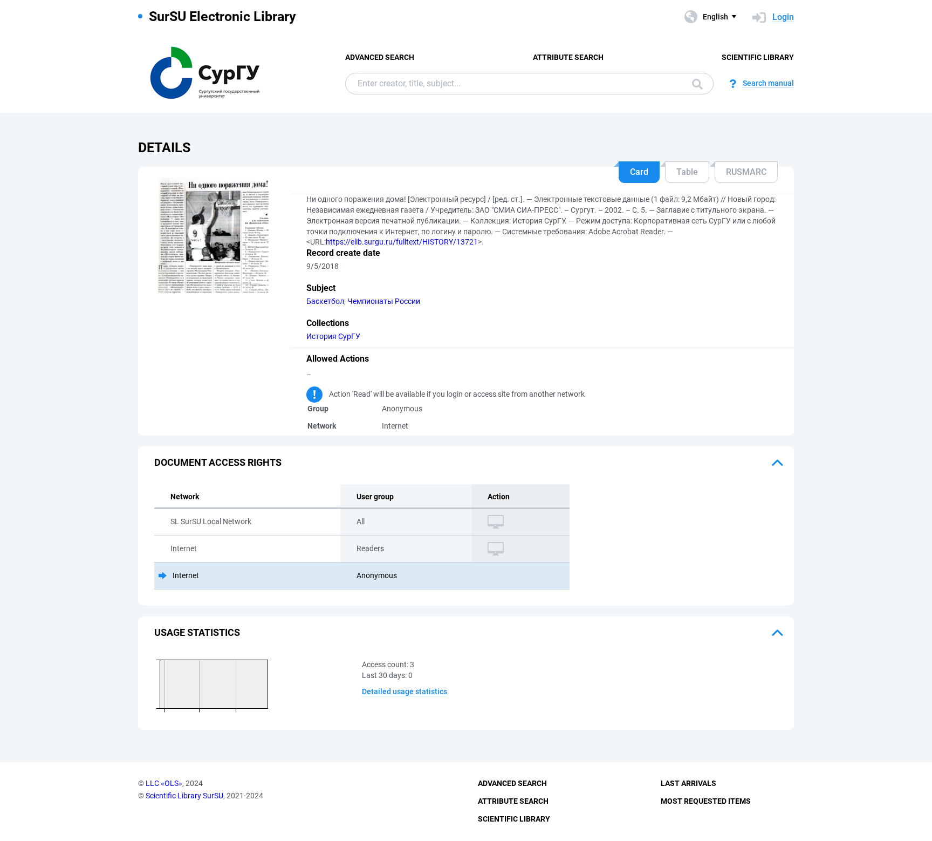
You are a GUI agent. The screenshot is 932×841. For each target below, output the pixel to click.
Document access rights (218, 462)
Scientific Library (758, 57)
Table (687, 172)
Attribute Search (568, 57)
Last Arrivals (688, 783)
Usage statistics (197, 632)
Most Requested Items (706, 801)
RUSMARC (746, 172)
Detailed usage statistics (404, 691)
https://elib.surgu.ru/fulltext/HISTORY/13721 (402, 242)
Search (695, 83)
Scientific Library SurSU (184, 795)
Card (639, 172)
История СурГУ (333, 336)
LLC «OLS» (164, 783)
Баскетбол (325, 301)
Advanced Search (379, 57)
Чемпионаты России (383, 301)
